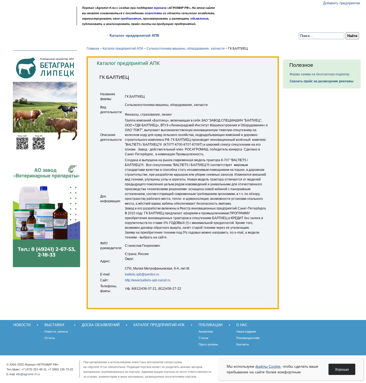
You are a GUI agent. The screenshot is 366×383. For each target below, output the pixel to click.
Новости (19, 35)
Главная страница (30, 22)
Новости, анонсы (56, 331)
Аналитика (206, 331)
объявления (199, 18)
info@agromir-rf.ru (28, 374)
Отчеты (49, 338)
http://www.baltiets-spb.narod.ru (147, 280)
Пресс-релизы (208, 344)
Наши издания (246, 331)
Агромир (39, 12)
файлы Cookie (268, 366)
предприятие (131, 18)
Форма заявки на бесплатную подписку (319, 74)
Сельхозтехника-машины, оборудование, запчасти (186, 48)
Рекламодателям (248, 338)
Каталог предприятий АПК (134, 35)
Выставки (46, 35)
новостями (153, 13)
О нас (206, 35)
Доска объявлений (82, 35)
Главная (93, 48)
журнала (160, 7)
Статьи (203, 338)
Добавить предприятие (341, 3)
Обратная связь (37, 22)
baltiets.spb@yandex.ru (142, 274)
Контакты (242, 344)
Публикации (180, 35)
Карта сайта (44, 22)
